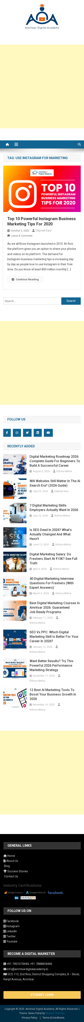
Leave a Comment (21, 235)
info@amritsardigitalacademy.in (27, 969)
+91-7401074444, (18, 963)
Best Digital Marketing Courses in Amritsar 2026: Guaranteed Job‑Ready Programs (55, 607)
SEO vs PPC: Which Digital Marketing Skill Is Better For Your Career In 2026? (54, 636)
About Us (12, 861)
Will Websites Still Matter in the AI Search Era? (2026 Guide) (55, 483)
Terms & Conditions (53, 1017)
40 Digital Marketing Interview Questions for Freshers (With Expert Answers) (52, 583)
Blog (6, 866)
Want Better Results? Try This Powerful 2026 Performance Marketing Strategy (51, 665)
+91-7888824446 (41, 963)
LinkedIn (11, 931)
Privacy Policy (29, 1017)
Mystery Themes (54, 1013)
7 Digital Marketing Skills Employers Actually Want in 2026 (54, 507)
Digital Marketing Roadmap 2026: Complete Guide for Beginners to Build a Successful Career (55, 461)
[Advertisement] (42, 86)
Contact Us (10, 876)
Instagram (13, 926)
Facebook (12, 921)
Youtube (11, 941)
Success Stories (17, 871)
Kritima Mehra (64, 471)
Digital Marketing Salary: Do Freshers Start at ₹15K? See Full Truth (53, 558)
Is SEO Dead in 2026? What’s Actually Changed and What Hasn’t (51, 534)
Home (11, 855)
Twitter (11, 936)
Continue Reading (27, 279)
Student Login (42, 994)
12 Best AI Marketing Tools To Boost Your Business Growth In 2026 (53, 694)
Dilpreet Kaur (44, 230)
